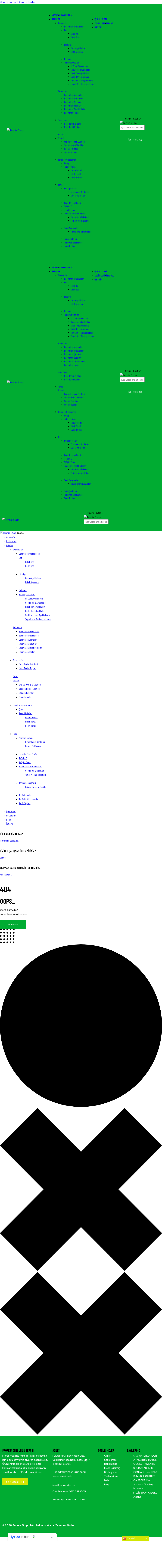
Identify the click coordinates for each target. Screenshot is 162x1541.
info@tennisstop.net (9, 840)
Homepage (13, 924)
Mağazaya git (6, 874)
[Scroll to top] (1, 1539)
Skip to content (9, 2)
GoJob (71, 1525)
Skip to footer (27, 2)
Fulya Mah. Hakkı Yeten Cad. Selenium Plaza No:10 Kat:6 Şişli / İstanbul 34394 (71, 1460)
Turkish (130, 1538)
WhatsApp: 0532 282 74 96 (69, 1499)
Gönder (3, 857)
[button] (86, 526)
